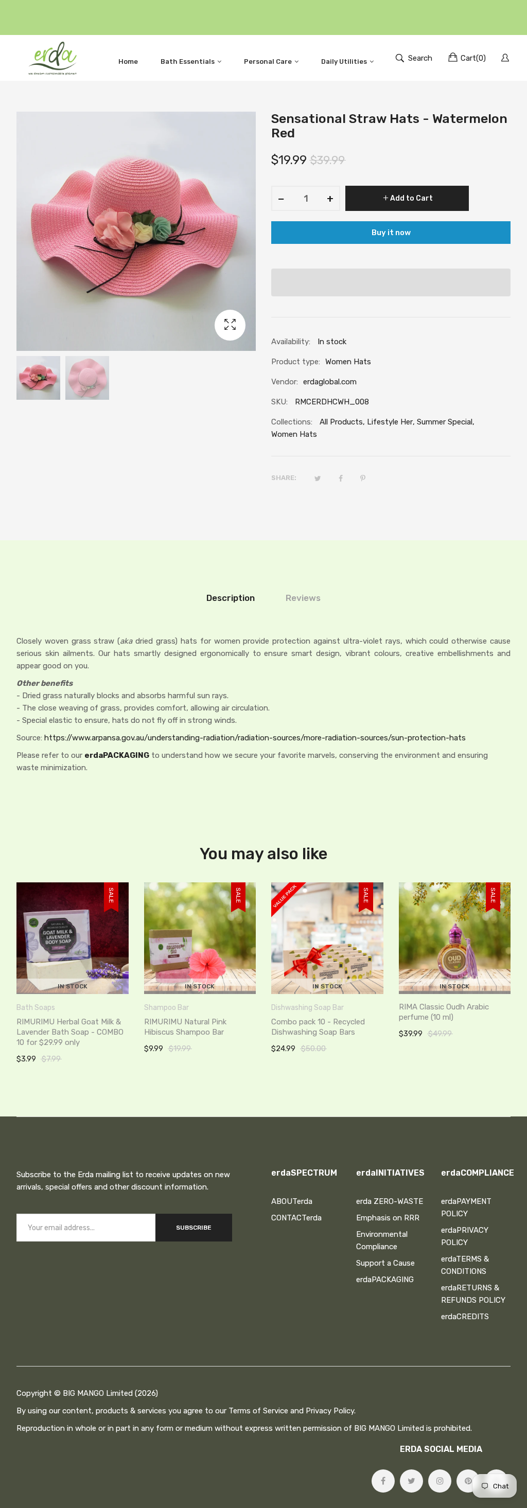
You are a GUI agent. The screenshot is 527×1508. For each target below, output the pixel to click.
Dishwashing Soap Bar (307, 1007)
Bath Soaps (35, 1007)
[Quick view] (126, 976)
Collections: (291, 422)
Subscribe (194, 1227)
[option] (38, 378)
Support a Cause (385, 1263)
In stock (72, 986)
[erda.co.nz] (52, 58)
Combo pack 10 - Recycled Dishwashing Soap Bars (318, 1027)
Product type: (295, 361)
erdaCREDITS (465, 1316)
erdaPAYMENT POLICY (466, 1207)
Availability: (290, 341)
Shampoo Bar (166, 1007)
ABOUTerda (291, 1201)
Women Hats (294, 434)
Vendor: (284, 381)
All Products (341, 422)
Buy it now (391, 232)
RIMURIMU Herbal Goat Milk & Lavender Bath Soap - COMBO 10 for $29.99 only (70, 1032)
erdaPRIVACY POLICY (464, 1236)
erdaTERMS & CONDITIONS (465, 1265)
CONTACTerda (296, 1217)
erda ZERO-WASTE (389, 1201)
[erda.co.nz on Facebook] (383, 1481)
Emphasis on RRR (387, 1217)
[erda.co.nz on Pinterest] (468, 1481)
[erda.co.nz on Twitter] (411, 1481)
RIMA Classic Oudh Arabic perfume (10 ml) (444, 1012)
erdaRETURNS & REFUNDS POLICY (473, 1294)
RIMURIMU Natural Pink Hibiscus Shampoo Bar (185, 1027)
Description (230, 598)
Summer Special (444, 422)
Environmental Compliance (382, 1240)
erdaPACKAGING (116, 755)
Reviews (303, 598)
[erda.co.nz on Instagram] (439, 1481)
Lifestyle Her (390, 422)
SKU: (279, 401)
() (473, 58)
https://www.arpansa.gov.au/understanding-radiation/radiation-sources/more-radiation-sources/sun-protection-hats (255, 737)
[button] (391, 282)
